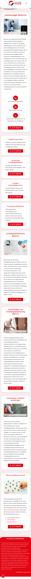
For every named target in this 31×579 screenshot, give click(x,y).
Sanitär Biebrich (11, 520)
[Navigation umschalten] (26, 3)
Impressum (27, 572)
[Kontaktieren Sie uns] (3, 576)
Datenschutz (19, 572)
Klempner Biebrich (12, 522)
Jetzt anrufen (16, 128)
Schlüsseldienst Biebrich (13, 510)
